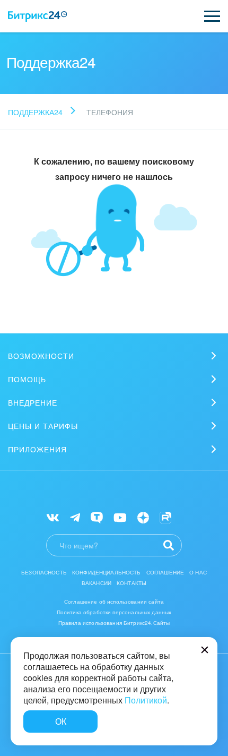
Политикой (146, 700)
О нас (198, 572)
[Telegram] (75, 516)
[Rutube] (165, 516)
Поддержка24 (35, 112)
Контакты (131, 583)
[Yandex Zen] (143, 516)
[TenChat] (97, 516)
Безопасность (44, 572)
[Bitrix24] (37, 16)
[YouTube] (120, 516)
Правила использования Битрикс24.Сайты (114, 622)
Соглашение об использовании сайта (114, 601)
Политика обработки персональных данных (114, 612)
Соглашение (165, 572)
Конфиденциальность (106, 572)
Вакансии (96, 583)
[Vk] (52, 516)
